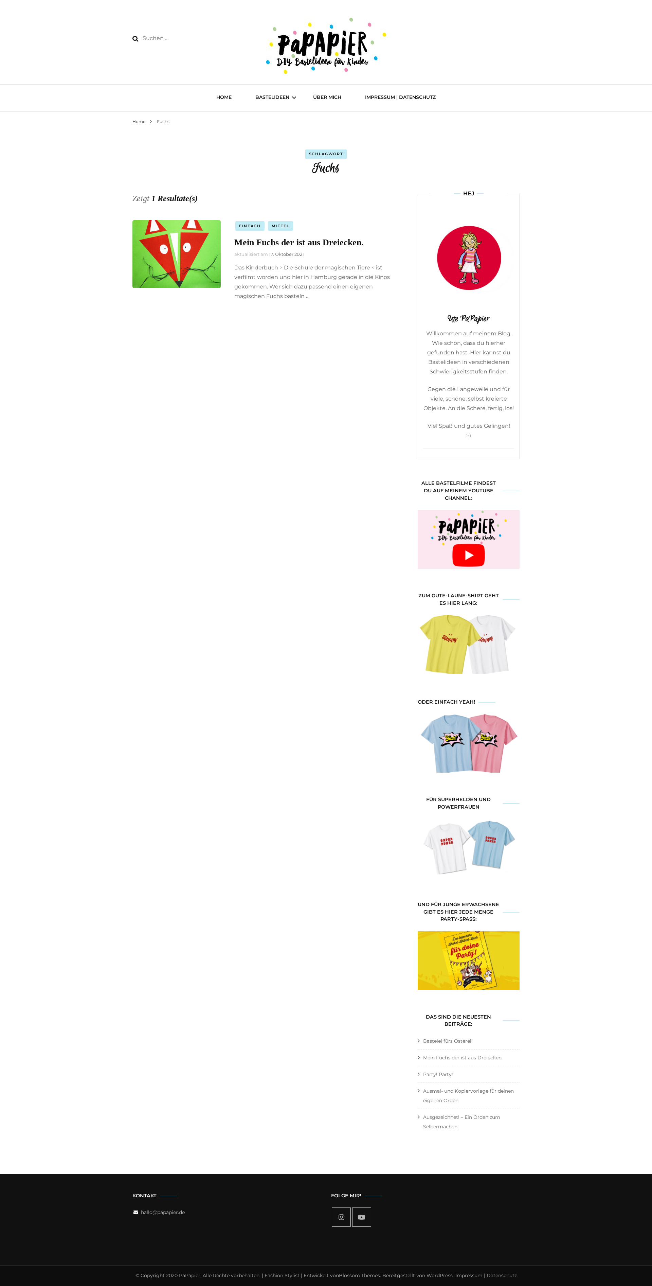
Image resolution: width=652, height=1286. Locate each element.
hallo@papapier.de (163, 1212)
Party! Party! (438, 1074)
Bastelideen (272, 97)
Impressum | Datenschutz (400, 97)
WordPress (440, 1275)
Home (224, 97)
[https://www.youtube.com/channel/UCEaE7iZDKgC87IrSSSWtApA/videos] (361, 1217)
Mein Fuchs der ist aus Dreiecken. (299, 242)
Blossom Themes (359, 1275)
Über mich (327, 97)
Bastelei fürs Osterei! (448, 1041)
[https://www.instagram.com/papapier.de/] (341, 1217)
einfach (250, 226)
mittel (281, 226)
